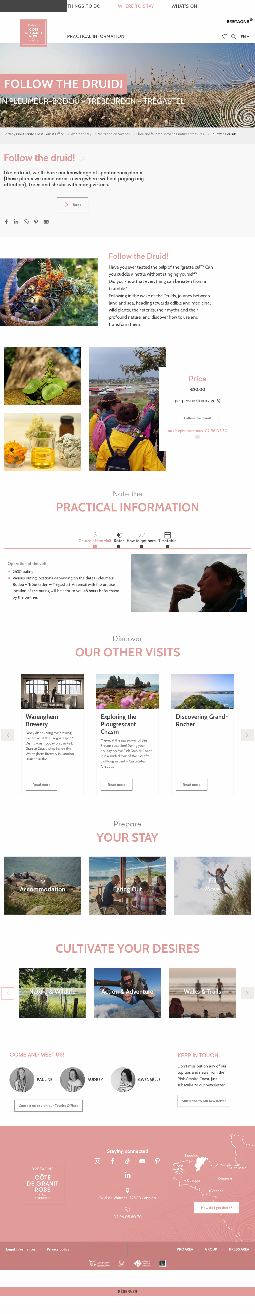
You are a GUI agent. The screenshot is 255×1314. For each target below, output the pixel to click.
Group (211, 1249)
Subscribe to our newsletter (204, 1101)
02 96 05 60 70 (128, 1216)
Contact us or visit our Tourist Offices (48, 1105)
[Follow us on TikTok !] (127, 1161)
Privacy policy (58, 1249)
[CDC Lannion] (99, 1263)
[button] (233, 36)
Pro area (185, 1249)
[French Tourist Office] (142, 1263)
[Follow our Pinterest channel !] (157, 1161)
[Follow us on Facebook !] (112, 1161)
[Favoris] (225, 37)
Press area (239, 1249)
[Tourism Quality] (122, 1263)
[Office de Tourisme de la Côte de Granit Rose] (33, 28)
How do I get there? (216, 1207)
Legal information (20, 1249)
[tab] (95, 537)
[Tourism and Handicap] (162, 1263)
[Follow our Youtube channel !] (142, 1161)
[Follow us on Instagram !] (97, 1161)
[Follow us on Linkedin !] (127, 1175)
